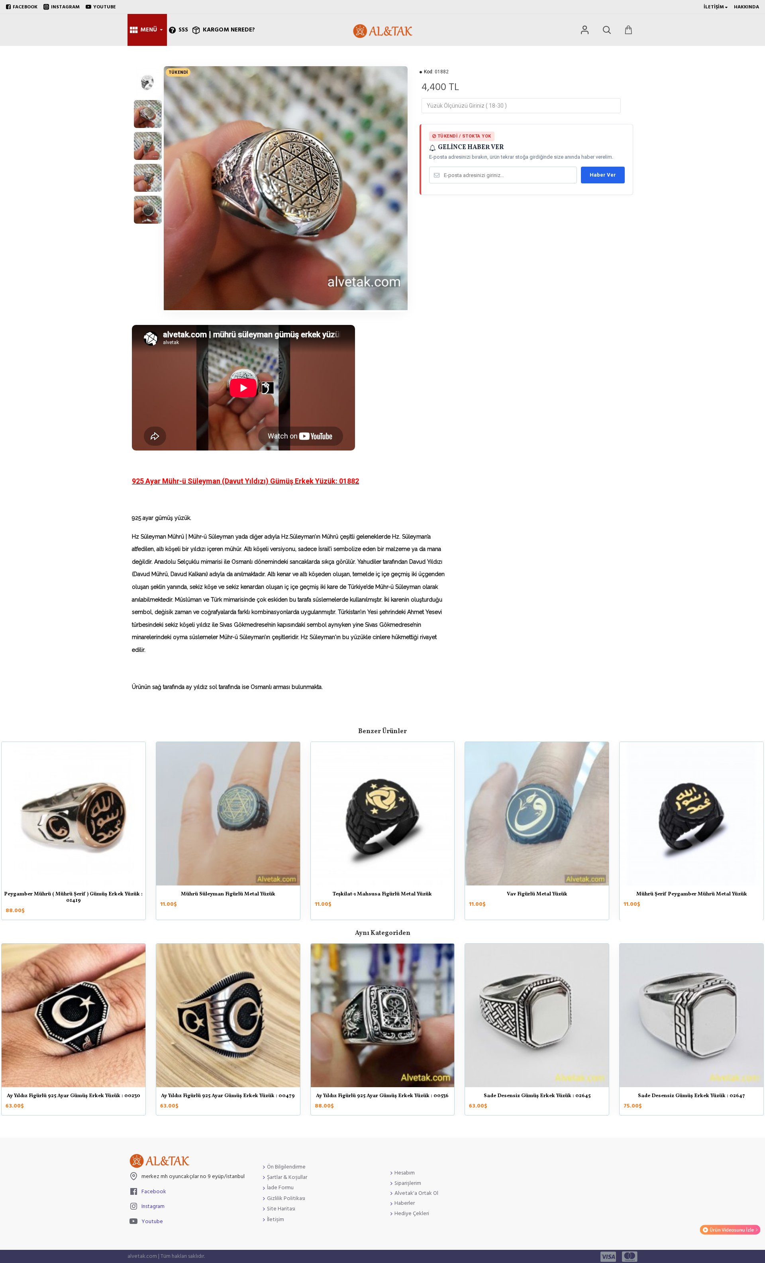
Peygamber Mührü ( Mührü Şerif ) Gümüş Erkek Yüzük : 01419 (73, 897)
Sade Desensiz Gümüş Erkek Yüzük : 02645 (537, 1096)
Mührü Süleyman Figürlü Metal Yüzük (228, 894)
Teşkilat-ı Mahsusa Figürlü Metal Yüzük (382, 894)
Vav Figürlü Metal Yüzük (537, 894)
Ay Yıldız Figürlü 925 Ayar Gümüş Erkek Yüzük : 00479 (228, 1096)
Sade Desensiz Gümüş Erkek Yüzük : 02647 (691, 1096)
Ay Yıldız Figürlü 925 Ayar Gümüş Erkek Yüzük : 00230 (73, 1096)
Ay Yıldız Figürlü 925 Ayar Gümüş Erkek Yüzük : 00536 (382, 1096)
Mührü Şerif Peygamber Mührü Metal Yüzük (691, 894)
